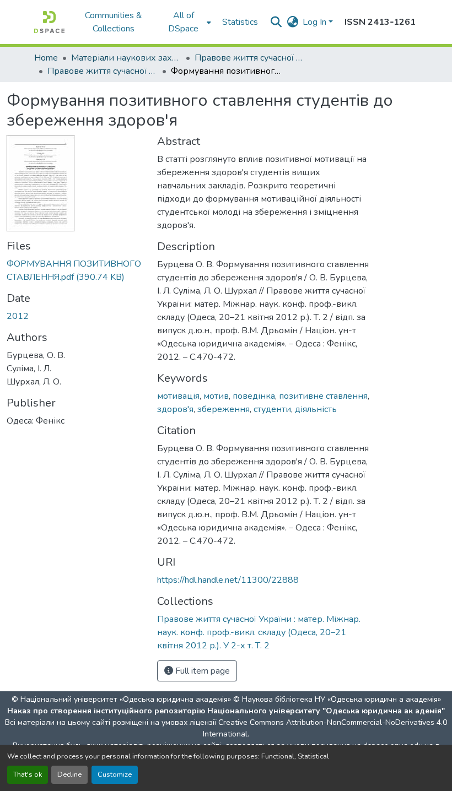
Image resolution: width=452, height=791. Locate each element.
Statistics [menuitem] (240, 22)
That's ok (27, 774)
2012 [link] (18, 316)
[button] (49, 22)
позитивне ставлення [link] (323, 396)
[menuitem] (187, 22)
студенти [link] (272, 409)
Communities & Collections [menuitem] (113, 22)
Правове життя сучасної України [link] (250, 58)
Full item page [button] (201, 671)
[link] (75, 270)
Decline (69, 774)
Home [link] (46, 58)
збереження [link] (223, 409)
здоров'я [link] (175, 409)
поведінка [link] (254, 396)
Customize (115, 774)
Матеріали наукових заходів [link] (126, 58)
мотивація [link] (178, 396)
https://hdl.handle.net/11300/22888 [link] (228, 580)
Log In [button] (316, 22)
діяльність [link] (316, 409)
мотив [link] (216, 396)
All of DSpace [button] (183, 22)
